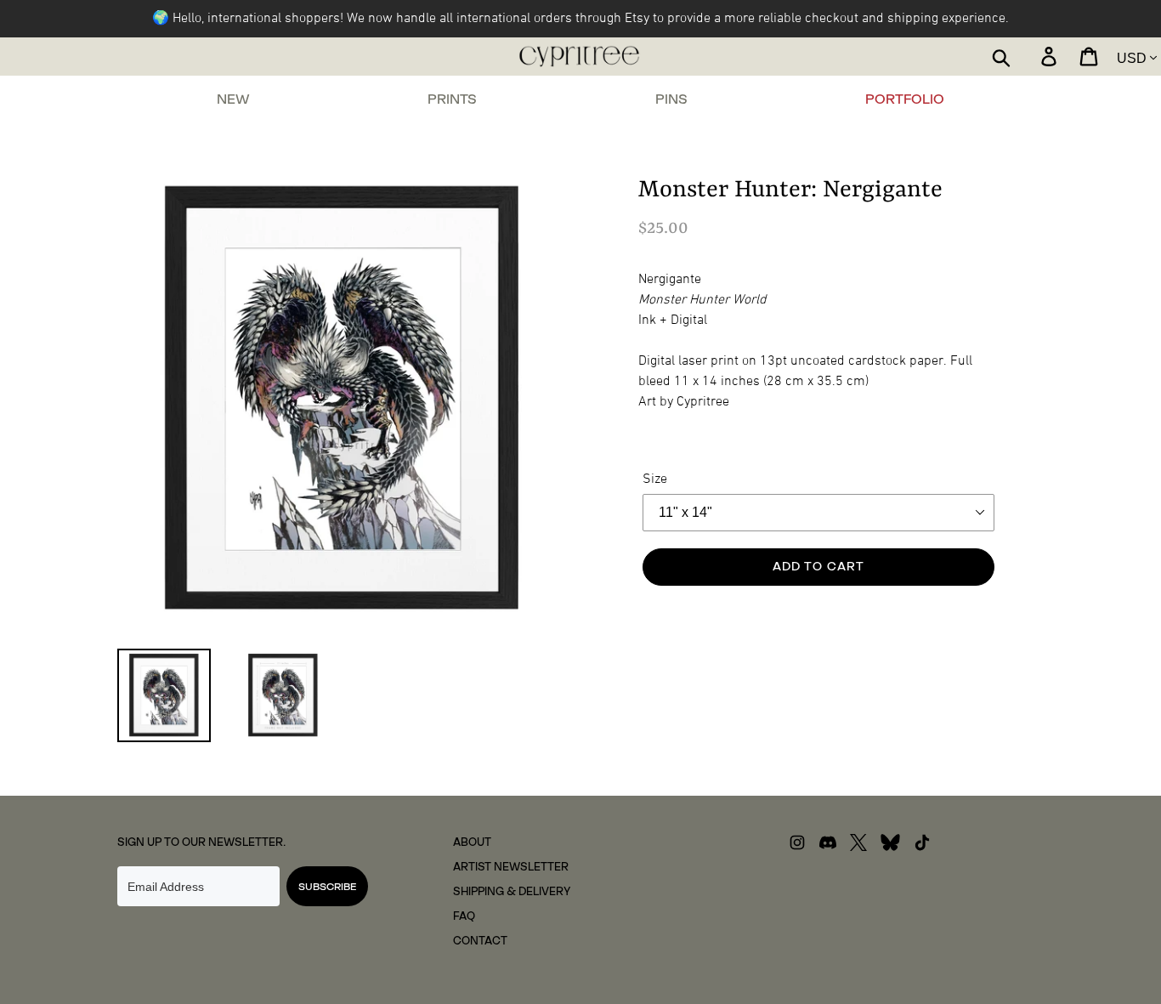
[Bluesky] (890, 847)
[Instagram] (797, 847)
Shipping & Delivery (511, 891)
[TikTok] (922, 847)
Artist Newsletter (511, 866)
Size (655, 479)
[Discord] (827, 847)
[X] (858, 847)
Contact (480, 940)
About (472, 842)
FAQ (464, 916)
